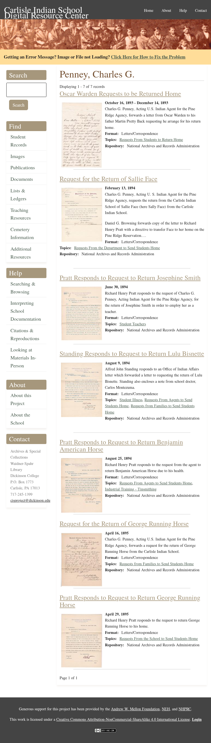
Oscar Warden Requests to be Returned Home (120, 93)
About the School (20, 418)
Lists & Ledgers (18, 194)
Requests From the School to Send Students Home (159, 638)
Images (17, 156)
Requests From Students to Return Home (151, 139)
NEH (166, 708)
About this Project (20, 399)
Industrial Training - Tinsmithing (131, 489)
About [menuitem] (166, 10)
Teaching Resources (20, 214)
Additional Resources (20, 252)
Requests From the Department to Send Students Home (117, 247)
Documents (21, 179)
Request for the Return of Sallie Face (108, 178)
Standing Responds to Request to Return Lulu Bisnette (132, 353)
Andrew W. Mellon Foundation (135, 708)
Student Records (18, 140)
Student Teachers (133, 323)
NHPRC (185, 708)
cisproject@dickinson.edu (30, 500)
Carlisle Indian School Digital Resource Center (46, 10)
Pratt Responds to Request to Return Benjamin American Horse (121, 445)
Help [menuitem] (183, 10)
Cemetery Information (22, 233)
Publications (22, 167)
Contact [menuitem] (201, 10)
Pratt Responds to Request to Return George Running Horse (130, 601)
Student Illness (131, 399)
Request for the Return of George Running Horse (124, 523)
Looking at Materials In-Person (23, 357)
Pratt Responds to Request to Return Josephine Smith (130, 277)
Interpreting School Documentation (25, 311)
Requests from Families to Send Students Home (157, 563)
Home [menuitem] (148, 10)
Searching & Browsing (22, 287)
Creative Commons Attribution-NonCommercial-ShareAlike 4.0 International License (123, 719)
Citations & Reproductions (24, 334)
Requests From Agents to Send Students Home (156, 483)
